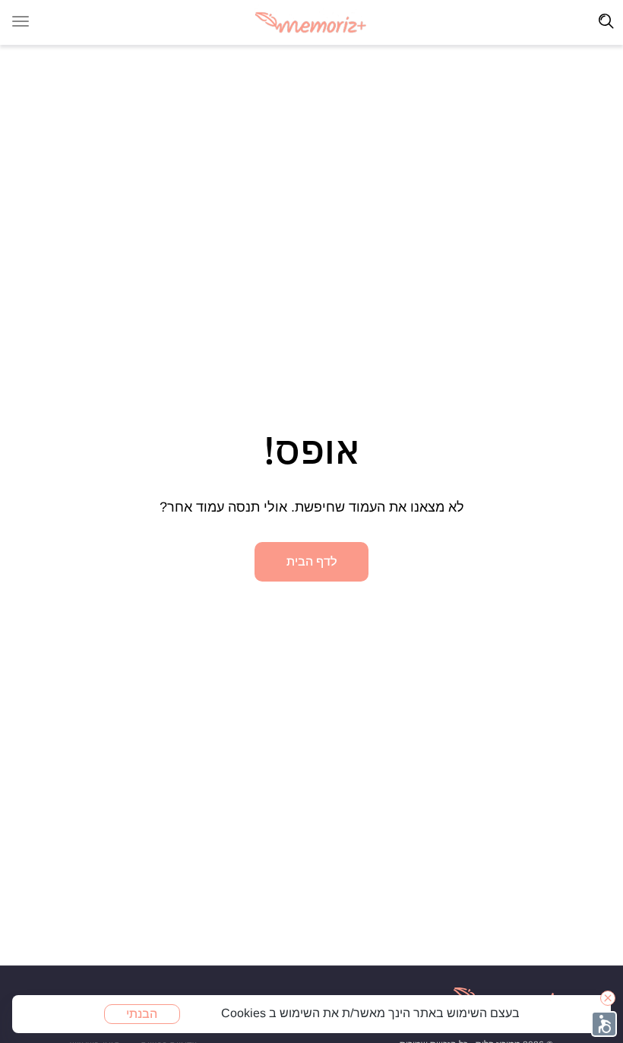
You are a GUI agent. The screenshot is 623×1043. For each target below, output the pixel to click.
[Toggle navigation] (606, 21)
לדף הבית (311, 561)
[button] (604, 1024)
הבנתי (141, 1013)
